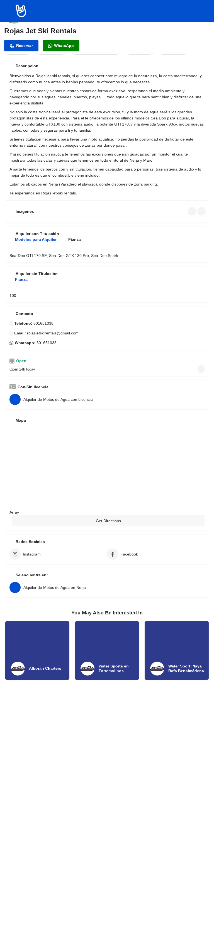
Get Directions (108, 521)
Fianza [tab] (74, 239)
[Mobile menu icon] (9, 11)
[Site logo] (21, 11)
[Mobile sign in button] (205, 10)
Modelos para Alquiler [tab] (36, 239)
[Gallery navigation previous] (192, 211)
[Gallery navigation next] (202, 211)
